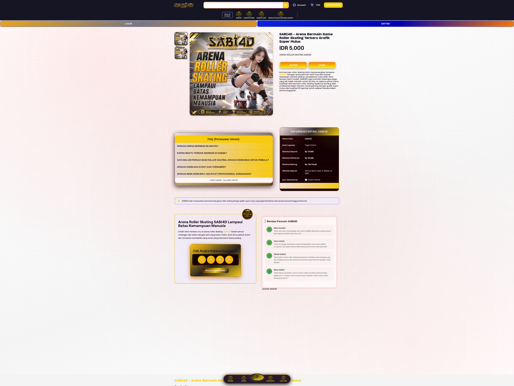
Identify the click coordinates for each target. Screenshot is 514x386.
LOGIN (128, 23)
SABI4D (283, 74)
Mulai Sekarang (215, 270)
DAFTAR (385, 23)
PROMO (230, 381)
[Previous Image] (192, 74)
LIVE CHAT (283, 381)
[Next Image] (271, 74)
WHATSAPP (270, 381)
